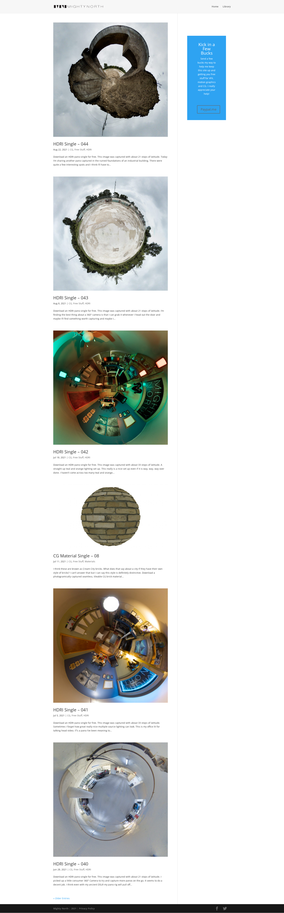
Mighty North (61, 908)
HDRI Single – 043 (70, 298)
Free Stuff (79, 149)
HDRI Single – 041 (70, 710)
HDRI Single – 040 (70, 864)
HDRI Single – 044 (70, 144)
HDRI (89, 149)
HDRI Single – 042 (70, 452)
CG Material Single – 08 (76, 556)
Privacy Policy (87, 908)
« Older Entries (61, 898)
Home (215, 6)
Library (227, 6)
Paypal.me (208, 109)
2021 (73, 908)
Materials (90, 561)
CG (71, 149)
